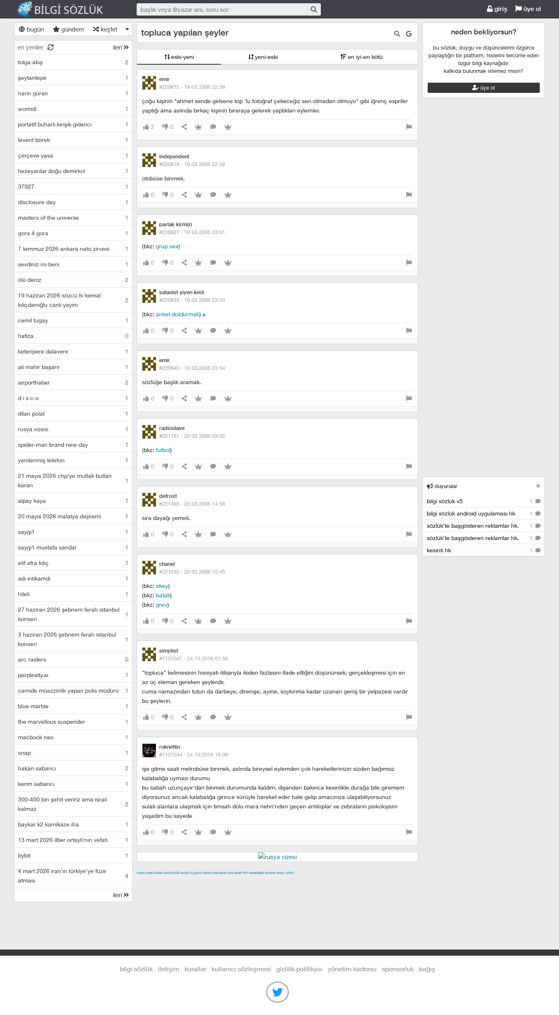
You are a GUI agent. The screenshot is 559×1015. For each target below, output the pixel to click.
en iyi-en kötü (364, 56)
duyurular (445, 486)
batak (163, 595)
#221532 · (192, 571)
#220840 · (192, 368)
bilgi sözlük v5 (480, 500)
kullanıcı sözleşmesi (241, 968)
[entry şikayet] (409, 127)
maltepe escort (191, 882)
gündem (72, 29)
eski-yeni (181, 56)
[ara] (313, 9)
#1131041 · (193, 658)
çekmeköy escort (341, 882)
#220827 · (192, 232)
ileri (118, 47)
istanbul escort (176, 891)
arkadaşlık (257, 873)
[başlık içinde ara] (397, 34)
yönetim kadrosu (352, 968)
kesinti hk (480, 550)
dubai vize (161, 873)
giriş (500, 9)
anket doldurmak (177, 314)
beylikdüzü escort (298, 891)
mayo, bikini (285, 873)
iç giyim (196, 873)
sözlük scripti (179, 873)
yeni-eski (265, 56)
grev (161, 604)
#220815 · (192, 86)
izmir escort (153, 882)
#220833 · (192, 300)
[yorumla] (213, 127)
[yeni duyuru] (538, 485)
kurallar (195, 968)
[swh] (204, 314)
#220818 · (192, 164)
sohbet (270, 873)
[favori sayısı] (198, 127)
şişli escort (213, 891)
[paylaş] (184, 127)
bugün (34, 29)
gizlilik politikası (299, 968)
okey (162, 585)
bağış (427, 968)
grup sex (167, 246)
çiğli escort (300, 882)
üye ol (531, 9)
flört (246, 873)
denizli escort (266, 882)
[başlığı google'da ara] (409, 34)
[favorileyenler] (228, 127)
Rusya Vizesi (145, 873)
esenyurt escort (250, 891)
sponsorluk (398, 968)
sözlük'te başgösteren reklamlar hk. (480, 525)
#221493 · (192, 503)
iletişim (168, 968)
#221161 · (192, 435)
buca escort (229, 882)
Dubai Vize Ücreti (230, 873)
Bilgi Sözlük (67, 9)
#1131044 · (193, 754)
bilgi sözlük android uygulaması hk (480, 513)
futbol (163, 449)
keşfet (108, 29)
